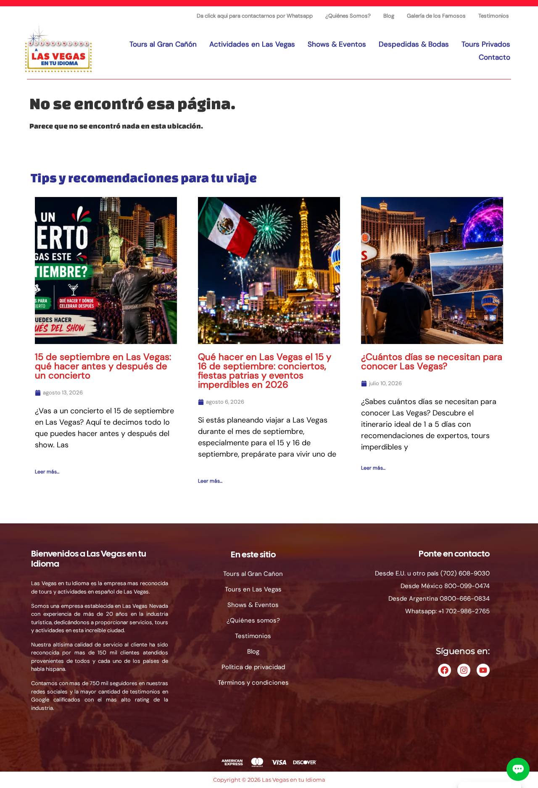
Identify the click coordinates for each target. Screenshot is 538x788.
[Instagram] (463, 670)
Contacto (494, 57)
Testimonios (493, 15)
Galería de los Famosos (436, 15)
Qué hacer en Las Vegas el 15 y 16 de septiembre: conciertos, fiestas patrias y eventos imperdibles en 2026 (264, 371)
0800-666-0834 (465, 598)
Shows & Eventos (337, 44)
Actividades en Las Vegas (252, 44)
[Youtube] (483, 670)
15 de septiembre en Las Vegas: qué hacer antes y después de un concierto (103, 366)
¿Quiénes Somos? (348, 15)
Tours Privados (486, 44)
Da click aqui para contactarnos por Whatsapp (255, 15)
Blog (388, 15)
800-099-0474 (467, 586)
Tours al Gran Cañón (163, 44)
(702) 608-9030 (465, 573)
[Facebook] (444, 670)
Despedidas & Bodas (414, 44)
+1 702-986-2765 (464, 611)
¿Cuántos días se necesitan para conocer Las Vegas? (431, 361)
